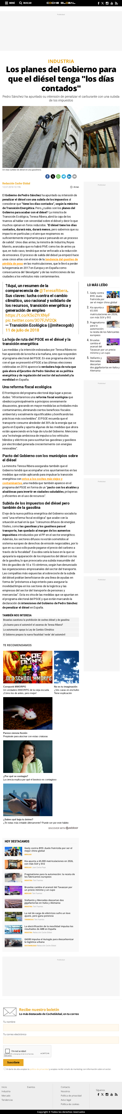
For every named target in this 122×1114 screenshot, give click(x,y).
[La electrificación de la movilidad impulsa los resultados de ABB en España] (13, 929)
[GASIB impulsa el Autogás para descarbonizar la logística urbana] (13, 942)
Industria (28, 880)
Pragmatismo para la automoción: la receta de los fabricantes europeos (49, 875)
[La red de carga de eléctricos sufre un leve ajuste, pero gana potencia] (13, 916)
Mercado (28, 855)
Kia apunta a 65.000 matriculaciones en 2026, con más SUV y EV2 (48, 862)
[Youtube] (112, 3)
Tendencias (29, 920)
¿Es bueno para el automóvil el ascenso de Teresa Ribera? (33, 624)
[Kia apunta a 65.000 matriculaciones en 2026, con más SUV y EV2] (13, 864)
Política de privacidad (71, 1095)
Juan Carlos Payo (39, 867)
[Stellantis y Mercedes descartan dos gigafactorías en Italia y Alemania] (13, 903)
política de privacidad (39, 1069)
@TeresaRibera (53, 290)
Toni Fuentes (38, 880)
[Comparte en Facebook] (47, 176)
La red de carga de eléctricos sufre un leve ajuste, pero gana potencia (47, 914)
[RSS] (116, 3)
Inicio (4, 1087)
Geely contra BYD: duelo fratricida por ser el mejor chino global (48, 849)
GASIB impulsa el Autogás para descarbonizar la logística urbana (49, 940)
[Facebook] (98, 3)
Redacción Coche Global (16, 183)
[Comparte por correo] (74, 176)
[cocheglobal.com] (61, 3)
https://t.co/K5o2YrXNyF (27, 315)
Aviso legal (66, 1099)
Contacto (65, 1087)
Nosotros (65, 1091)
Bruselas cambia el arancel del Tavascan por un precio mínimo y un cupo (48, 888)
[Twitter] (102, 3)
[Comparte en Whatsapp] (58, 176)
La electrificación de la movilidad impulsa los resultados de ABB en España (48, 927)
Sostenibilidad (30, 946)
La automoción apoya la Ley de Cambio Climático (28, 629)
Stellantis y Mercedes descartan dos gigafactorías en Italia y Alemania (44, 901)
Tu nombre (9, 1021)
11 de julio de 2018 (22, 330)
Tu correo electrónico (14, 1034)
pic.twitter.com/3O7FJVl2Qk (31, 320)
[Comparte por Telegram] (63, 176)
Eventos (31, 1087)
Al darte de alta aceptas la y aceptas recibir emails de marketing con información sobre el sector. (58, 1069)
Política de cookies (70, 1104)
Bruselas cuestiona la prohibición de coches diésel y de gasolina (36, 619)
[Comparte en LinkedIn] (69, 176)
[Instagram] (107, 3)
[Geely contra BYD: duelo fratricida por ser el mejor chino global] (13, 851)
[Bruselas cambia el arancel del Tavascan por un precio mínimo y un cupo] (13, 890)
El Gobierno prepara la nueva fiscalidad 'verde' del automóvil (34, 634)
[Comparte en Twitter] (53, 176)
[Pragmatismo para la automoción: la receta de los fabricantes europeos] (13, 877)
